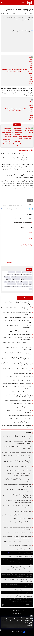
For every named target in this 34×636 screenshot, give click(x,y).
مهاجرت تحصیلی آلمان (27, 274)
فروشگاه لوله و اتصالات (11, 284)
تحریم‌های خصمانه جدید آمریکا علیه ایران (22, 380)
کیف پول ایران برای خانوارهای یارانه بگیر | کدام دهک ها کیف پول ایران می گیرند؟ (16, 359)
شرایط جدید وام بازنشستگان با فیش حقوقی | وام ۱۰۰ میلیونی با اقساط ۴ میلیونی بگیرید (17, 143)
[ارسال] (4, 13)
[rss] (20, 614)
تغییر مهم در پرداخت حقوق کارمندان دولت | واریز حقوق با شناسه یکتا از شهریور (17, 313)
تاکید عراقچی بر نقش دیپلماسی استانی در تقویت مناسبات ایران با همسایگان (16, 426)
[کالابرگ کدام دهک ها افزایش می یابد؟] (28, 130)
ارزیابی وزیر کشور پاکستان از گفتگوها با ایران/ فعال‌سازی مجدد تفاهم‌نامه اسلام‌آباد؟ (17, 327)
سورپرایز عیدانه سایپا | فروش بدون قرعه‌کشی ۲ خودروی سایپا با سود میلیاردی (17, 411)
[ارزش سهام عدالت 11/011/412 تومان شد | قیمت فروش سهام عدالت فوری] (6, 132)
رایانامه (30, 239)
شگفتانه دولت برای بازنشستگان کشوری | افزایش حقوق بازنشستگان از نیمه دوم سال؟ (12, 619)
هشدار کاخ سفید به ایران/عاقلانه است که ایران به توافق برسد (17, 317)
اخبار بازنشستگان (12, 272)
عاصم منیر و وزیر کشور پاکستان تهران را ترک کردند (20, 392)
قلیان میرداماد (24, 277)
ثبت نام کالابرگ (28, 279)
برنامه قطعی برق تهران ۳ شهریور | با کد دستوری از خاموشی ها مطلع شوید (17, 303)
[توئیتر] (13, 614)
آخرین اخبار (25, 298)
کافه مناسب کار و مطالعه (15, 277)
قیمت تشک (18, 272)
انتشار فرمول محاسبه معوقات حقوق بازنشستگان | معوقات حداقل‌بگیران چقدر (14, 110)
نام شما (30, 232)
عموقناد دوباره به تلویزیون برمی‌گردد (22, 222)
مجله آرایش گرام (7, 277)
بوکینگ (17, 281)
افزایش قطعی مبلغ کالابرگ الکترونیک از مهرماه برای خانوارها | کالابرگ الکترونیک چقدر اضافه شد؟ (17, 396)
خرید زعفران (8, 279)
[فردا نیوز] (30, 3)
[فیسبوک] (27, 209)
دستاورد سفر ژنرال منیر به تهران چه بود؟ (22, 373)
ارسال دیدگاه (9, 262)
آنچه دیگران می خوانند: (24, 150)
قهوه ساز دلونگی (7, 286)
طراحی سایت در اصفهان (16, 286)
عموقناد (29, 201)
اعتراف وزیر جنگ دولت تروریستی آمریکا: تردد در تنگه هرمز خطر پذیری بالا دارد (17, 387)
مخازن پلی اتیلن (10, 274)
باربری (5, 281)
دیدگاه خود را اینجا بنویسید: (25, 245)
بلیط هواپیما (19, 284)
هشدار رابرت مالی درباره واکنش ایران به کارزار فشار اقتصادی (18, 377)
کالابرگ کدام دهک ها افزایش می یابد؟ (27, 137)
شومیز (30, 289)
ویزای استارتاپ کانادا (18, 274)
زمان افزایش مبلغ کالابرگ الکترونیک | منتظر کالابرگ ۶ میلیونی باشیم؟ (17, 321)
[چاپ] (2, 13)
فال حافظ (29, 277)
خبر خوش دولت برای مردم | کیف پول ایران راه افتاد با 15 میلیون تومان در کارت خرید (14, 70)
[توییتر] (29, 209)
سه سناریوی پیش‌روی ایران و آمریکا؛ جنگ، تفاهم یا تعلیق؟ (18, 400)
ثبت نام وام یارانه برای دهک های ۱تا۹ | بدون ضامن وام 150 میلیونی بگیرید (16, 369)
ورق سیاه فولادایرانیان (24, 281)
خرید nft (22, 279)
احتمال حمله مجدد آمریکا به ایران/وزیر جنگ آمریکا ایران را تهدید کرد (17, 343)
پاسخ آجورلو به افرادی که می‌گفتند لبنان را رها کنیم (20, 419)
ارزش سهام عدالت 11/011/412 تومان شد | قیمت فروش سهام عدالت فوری (6, 141)
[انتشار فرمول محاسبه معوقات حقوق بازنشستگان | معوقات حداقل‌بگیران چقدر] (30, 109)
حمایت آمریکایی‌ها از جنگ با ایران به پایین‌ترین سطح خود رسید (17, 383)
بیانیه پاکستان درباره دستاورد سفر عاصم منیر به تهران (19, 334)
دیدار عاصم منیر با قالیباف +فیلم (24, 407)
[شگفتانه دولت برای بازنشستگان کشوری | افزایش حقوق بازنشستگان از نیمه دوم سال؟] (28, 622)
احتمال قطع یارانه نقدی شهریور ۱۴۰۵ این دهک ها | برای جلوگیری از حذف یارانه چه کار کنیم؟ (16, 364)
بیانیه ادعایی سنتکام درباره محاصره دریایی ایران (20, 404)
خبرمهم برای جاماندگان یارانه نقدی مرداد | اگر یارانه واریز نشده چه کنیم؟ (16, 354)
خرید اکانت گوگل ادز (16, 279)
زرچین (30, 281)
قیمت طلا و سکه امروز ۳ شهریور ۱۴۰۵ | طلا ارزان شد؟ (19, 331)
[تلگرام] (32, 209)
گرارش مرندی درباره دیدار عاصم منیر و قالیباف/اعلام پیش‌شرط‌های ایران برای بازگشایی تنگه (16, 338)
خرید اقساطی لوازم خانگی (26, 272)
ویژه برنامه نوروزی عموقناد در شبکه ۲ (22, 218)
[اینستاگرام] (18, 614)
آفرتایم (30, 284)
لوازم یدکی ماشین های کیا (26, 286)
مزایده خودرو (25, 284)
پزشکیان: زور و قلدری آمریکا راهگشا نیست (21, 422)
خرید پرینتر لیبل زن (11, 281)
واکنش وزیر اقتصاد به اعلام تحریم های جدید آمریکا (20, 415)
